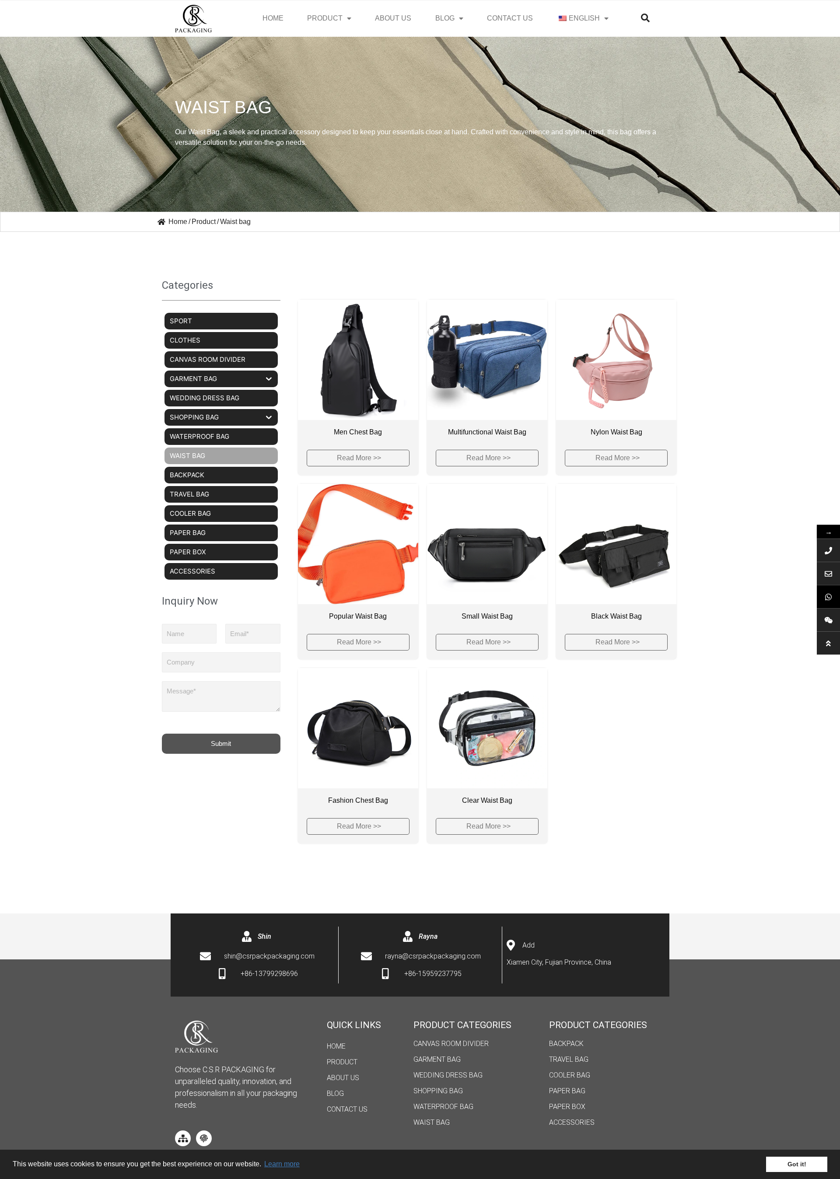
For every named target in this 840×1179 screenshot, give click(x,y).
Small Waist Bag (487, 616)
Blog (335, 1093)
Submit (221, 743)
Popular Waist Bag (358, 616)
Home (273, 18)
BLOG (445, 18)
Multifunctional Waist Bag (487, 432)
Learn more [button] (282, 1164)
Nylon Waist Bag (616, 432)
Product (325, 18)
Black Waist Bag (616, 616)
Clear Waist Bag (487, 800)
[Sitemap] (183, 1138)
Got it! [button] (797, 1164)
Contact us (510, 18)
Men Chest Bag (358, 432)
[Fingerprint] (204, 1138)
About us (393, 18)
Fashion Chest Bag (358, 800)
